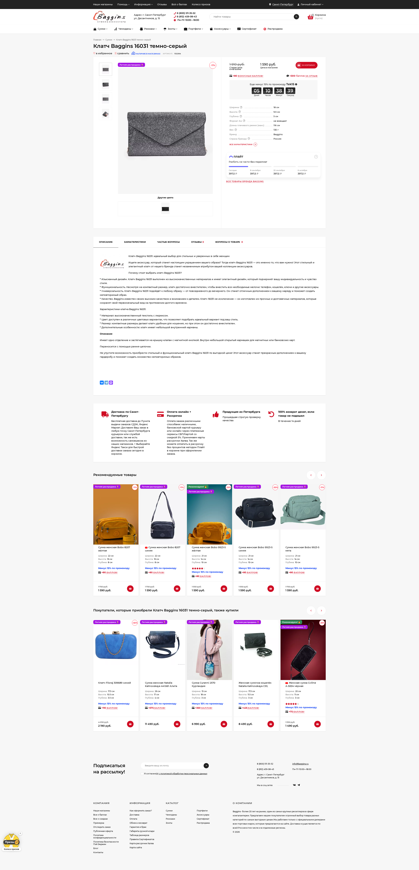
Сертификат (203, 819)
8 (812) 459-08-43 (265, 769)
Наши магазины (103, 4)
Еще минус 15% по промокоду (272, 84)
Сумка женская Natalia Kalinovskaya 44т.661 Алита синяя (161, 686)
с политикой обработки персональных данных (183, 773)
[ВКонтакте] (102, 383)
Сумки (108, 39)
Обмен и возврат (138, 823)
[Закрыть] (20, 833)
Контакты (98, 852)
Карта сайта (136, 847)
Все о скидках (100, 819)
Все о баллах (100, 814)
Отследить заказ (102, 827)
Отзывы (162, 4)
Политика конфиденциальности (104, 836)
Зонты (169, 823)
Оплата (133, 819)
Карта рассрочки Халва (142, 843)
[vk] (294, 785)
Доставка (134, 814)
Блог (95, 848)
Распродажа (203, 823)
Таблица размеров (139, 835)
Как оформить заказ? (141, 810)
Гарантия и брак (138, 827)
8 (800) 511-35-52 (265, 764)
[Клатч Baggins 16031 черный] (165, 209)
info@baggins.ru (300, 764)
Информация (142, 4)
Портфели (202, 810)
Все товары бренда (245, 181)
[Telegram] (106, 383)
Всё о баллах (179, 4)
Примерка (98, 823)
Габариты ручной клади (142, 831)
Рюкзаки (170, 819)
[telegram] (299, 785)
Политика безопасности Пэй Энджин (106, 843)
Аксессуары (203, 814)
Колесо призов (201, 4)
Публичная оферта (103, 831)
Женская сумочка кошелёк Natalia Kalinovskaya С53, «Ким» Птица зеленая (255, 686)
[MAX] (111, 383)
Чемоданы (171, 814)
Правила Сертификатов (142, 839)
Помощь (122, 4)
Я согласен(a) (175, 773)
